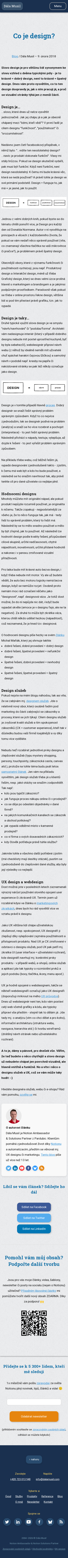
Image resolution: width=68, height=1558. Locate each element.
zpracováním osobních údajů (49, 1429)
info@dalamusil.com (47, 1479)
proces (50, 405)
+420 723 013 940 (20, 1479)
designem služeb (37, 701)
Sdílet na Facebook (34, 1207)
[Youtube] (29, 1524)
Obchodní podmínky (42, 1549)
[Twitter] (7, 1524)
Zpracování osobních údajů (16, 1549)
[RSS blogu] (61, 1524)
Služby (19, 1496)
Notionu (56, 1144)
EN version (60, 1549)
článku (60, 635)
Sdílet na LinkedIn (34, 1228)
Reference (47, 1496)
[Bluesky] (50, 1524)
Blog (15, 56)
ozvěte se (26, 1094)
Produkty (32, 1496)
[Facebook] (39, 1524)
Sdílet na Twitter (34, 1218)
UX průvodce (49, 996)
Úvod (8, 1496)
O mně (19, 1501)
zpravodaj (43, 1383)
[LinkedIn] (18, 1524)
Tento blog (48, 1154)
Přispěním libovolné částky (38, 1290)
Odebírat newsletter (34, 1416)
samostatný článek (13, 771)
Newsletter (33, 1501)
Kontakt (48, 1501)
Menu (58, 6)
